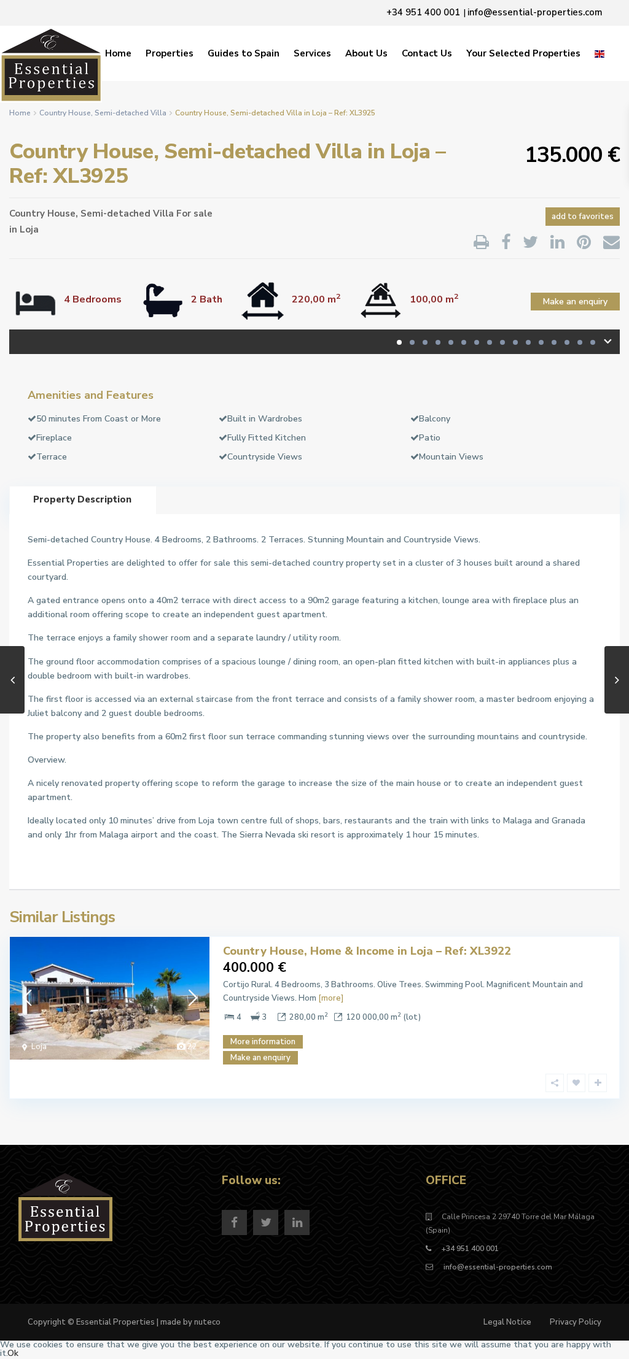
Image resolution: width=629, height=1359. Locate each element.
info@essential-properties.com (497, 1267)
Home (118, 53)
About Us (366, 53)
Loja (29, 229)
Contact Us (427, 53)
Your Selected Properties (523, 53)
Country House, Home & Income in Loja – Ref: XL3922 (367, 951)
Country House (65, 113)
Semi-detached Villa (130, 113)
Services (312, 53)
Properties (169, 53)
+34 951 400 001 (470, 1248)
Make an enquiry (575, 301)
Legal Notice (507, 1322)
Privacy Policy (575, 1322)
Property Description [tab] (82, 499)
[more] (330, 998)
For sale (194, 213)
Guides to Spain (243, 53)
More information (262, 1041)
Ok (12, 1353)
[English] (599, 53)
